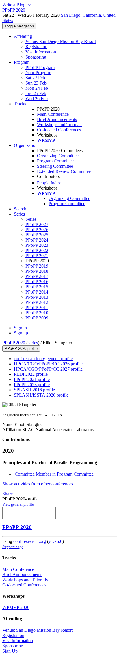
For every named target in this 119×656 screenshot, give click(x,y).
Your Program (38, 72)
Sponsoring (35, 57)
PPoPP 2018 (36, 271)
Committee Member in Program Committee (54, 474)
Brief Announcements (57, 119)
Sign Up (10, 650)
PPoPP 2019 (36, 265)
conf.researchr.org (29, 541)
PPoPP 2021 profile (32, 379)
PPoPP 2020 (13, 342)
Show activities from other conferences (37, 483)
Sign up (21, 332)
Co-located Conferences (59, 129)
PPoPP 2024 (36, 240)
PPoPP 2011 (36, 307)
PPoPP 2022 (36, 250)
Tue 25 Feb (35, 93)
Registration (36, 46)
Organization (26, 145)
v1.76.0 (55, 541)
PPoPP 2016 (36, 281)
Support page (12, 547)
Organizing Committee (58, 155)
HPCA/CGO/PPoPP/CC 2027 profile (48, 369)
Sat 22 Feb (35, 77)
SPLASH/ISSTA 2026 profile (41, 395)
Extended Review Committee (64, 171)
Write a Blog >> (17, 4)
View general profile (18, 504)
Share (7, 493)
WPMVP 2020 (15, 607)
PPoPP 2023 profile (32, 384)
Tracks (20, 103)
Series (30, 219)
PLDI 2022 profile (31, 374)
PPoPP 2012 (36, 302)
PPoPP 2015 (36, 286)
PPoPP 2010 (36, 312)
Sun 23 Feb (36, 83)
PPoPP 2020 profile (21, 348)
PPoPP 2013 (36, 297)
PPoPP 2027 (36, 224)
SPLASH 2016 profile (34, 389)
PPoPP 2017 (36, 276)
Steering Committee (55, 166)
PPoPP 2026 (36, 229)
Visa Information (40, 51)
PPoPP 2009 (36, 317)
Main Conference (53, 114)
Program (21, 62)
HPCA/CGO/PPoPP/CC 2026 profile (48, 363)
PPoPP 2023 (36, 245)
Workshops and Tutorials (59, 124)
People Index (49, 182)
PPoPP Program (40, 67)
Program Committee (55, 160)
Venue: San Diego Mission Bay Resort (60, 41)
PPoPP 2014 (36, 291)
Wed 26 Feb (36, 98)
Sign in (20, 327)
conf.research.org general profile (43, 358)
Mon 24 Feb (36, 88)
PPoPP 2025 (36, 234)
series (33, 342)
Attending (23, 36)
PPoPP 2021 (36, 255)
